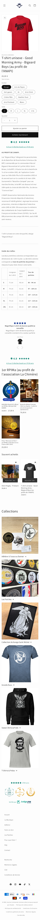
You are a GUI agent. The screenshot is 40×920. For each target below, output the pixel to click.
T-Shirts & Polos (8, 770)
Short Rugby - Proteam (10, 486)
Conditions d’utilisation (30, 908)
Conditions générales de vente (15, 912)
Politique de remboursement (24, 905)
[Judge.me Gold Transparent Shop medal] (20, 792)
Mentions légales (31, 912)
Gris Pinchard (9, 102)
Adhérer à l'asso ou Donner (13, 556)
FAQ (5, 845)
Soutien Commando (12, 902)
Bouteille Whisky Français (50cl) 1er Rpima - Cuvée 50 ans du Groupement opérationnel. (28, 407)
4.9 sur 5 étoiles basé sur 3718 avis (20, 147)
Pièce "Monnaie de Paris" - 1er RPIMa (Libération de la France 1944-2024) (10, 442)
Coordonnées (21, 915)
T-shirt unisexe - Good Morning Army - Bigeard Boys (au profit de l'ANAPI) (29, 489)
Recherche (8, 860)
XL (25, 111)
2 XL (32, 111)
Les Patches (7, 599)
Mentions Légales (10, 865)
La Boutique (8, 820)
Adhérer (7, 825)
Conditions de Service (12, 875)
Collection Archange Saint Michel (15, 642)
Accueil (7, 815)
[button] (4, 5)
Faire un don (9, 830)
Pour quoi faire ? (10, 840)
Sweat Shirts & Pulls (10, 728)
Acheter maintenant (20, 135)
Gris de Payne (19, 87)
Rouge (6, 87)
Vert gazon (8, 92)
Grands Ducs (7, 685)
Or (19, 92)
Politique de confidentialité (13, 908)
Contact (7, 850)
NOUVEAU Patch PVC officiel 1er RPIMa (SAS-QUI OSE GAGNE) (10, 406)
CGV (5, 870)
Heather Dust (23, 97)
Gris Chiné (29, 92)
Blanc (22, 102)
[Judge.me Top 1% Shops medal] (30, 792)
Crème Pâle (8, 97)
